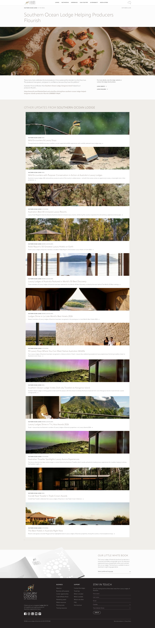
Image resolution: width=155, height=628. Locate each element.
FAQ (75, 602)
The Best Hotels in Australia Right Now (45, 531)
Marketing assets (61, 599)
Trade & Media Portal (62, 596)
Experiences (74, 2)
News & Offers (104, 2)
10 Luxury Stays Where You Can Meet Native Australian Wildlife (56, 351)
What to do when (79, 599)
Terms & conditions (118, 621)
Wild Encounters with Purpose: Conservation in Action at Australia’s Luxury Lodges (65, 175)
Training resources (61, 608)
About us (58, 588)
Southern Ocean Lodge (34, 137)
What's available (78, 596)
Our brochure (78, 605)
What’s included (78, 594)
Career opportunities (62, 594)
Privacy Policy (128, 621)
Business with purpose (62, 591)
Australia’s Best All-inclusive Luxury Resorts (47, 212)
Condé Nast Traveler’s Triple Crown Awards (47, 496)
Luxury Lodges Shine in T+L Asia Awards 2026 (48, 425)
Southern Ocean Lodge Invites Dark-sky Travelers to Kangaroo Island (59, 388)
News (43, 137)
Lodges (57, 2)
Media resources (61, 602)
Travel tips (77, 591)
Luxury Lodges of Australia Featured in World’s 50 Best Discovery (57, 282)
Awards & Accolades (47, 244)
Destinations (65, 2)
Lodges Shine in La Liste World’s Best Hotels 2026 (50, 316)
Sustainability (94, 2)
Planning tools (60, 605)
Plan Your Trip (84, 2)
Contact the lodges (79, 588)
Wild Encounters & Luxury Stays (42, 140)
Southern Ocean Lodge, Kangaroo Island (58, 86)
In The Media (45, 209)
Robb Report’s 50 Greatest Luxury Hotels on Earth (50, 247)
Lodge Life (43, 605)
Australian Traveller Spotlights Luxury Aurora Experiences (53, 459)
